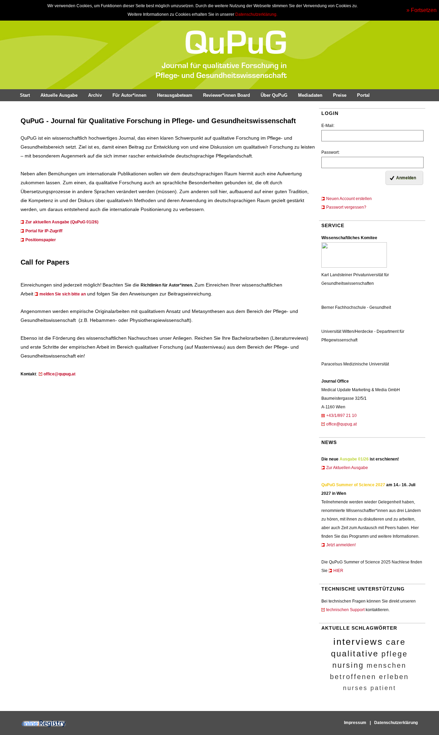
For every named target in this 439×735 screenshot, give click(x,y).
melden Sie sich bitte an (62, 294)
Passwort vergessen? (346, 207)
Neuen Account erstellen (349, 198)
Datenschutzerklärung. (256, 14)
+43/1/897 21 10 (341, 415)
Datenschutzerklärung (396, 722)
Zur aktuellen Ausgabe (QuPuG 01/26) (61, 222)
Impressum (355, 722)
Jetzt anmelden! (341, 544)
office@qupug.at (341, 424)
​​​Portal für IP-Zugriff (43, 231)
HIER (338, 570)
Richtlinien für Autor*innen (166, 285)
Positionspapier (40, 239)
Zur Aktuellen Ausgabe (347, 467)
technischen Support (345, 609)
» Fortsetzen (421, 10)
